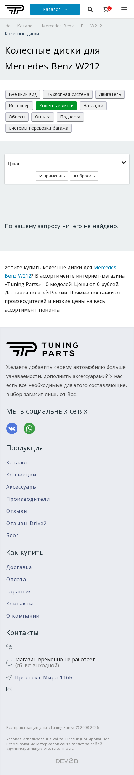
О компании (23, 616)
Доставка (19, 567)
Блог (12, 535)
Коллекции (21, 475)
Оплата (16, 579)
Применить (54, 176)
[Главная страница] (14, 9)
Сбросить (85, 176)
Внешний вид (23, 94)
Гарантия (19, 592)
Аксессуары (21, 487)
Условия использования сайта (34, 739)
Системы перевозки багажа (38, 128)
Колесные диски (56, 105)
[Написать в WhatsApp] (29, 428)
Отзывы (17, 511)
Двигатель (110, 94)
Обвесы (17, 117)
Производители (28, 499)
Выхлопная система (67, 94)
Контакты (19, 604)
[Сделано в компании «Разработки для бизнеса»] (67, 761)
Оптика (42, 117)
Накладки (93, 105)
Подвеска (70, 117)
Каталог (17, 463)
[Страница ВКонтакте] (11, 428)
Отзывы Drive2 (26, 523)
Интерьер (19, 105)
